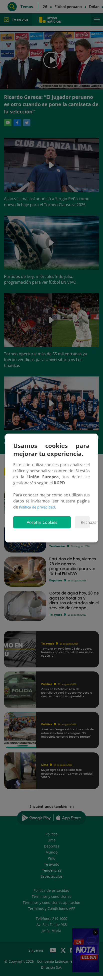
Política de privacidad (37, 507)
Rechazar (85, 522)
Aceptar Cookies (42, 522)
